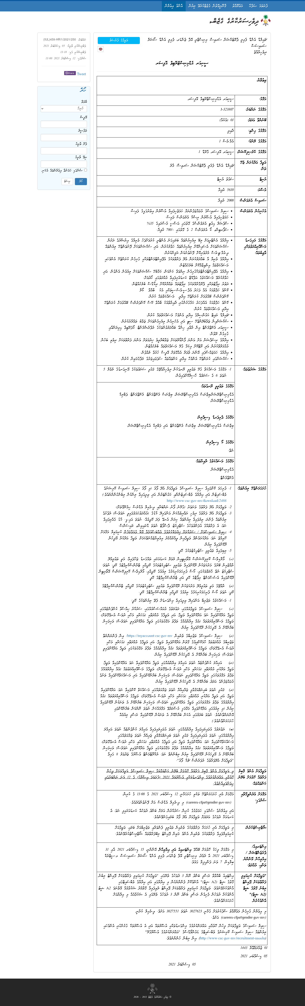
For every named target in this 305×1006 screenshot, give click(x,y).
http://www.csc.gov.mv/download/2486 (196, 501)
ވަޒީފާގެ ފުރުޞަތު (119, 40)
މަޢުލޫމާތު (237, 6)
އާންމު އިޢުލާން (174, 6)
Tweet (81, 74)
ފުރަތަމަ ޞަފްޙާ (258, 6)
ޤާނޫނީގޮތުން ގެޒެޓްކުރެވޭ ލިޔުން (207, 6)
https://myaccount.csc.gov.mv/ (149, 636)
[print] (101, 49)
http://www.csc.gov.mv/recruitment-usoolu (232, 938)
